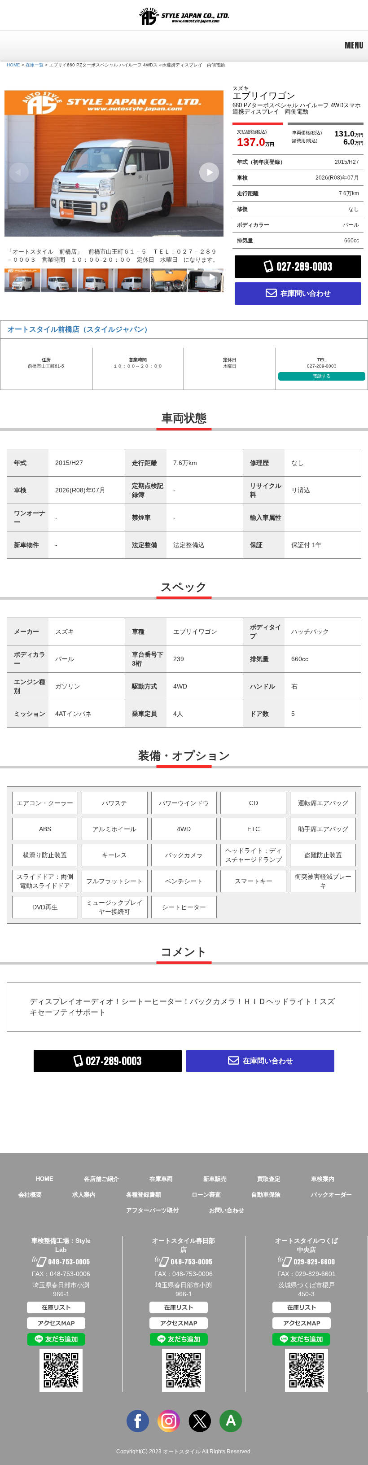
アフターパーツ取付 (152, 1210)
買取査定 (268, 1179)
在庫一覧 (35, 64)
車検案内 (322, 1179)
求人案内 (84, 1194)
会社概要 (30, 1194)
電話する (322, 375)
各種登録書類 (143, 1194)
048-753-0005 (68, 1262)
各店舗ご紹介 (101, 1179)
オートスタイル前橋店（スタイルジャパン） (79, 329)
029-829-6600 (313, 1262)
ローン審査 (206, 1194)
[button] (209, 172)
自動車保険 (265, 1194)
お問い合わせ (226, 1210)
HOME (13, 64)
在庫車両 (161, 1179)
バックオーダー (331, 1194)
